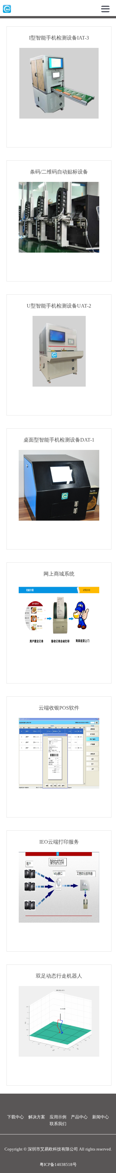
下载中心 (15, 1117)
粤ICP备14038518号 (58, 1164)
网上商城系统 (59, 574)
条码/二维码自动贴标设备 (59, 172)
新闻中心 (100, 1117)
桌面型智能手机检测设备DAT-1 (59, 440)
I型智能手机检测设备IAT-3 (59, 37)
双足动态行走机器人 (59, 976)
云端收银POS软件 (59, 708)
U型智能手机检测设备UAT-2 (59, 306)
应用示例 (58, 1117)
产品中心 (79, 1117)
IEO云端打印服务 (59, 842)
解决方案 (36, 1117)
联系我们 (58, 1124)
